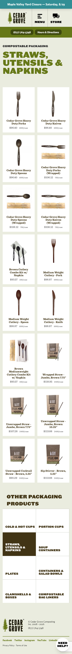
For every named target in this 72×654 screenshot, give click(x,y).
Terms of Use (21, 645)
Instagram (29, 640)
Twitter (18, 640)
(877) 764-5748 (22, 32)
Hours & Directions (48, 32)
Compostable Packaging (25, 46)
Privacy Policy (8, 645)
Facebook (7, 640)
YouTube (41, 640)
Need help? (62, 644)
